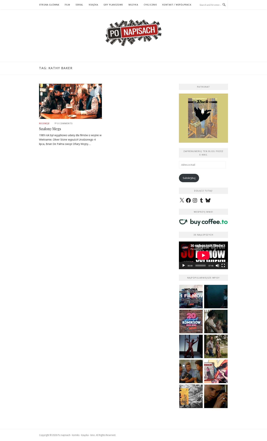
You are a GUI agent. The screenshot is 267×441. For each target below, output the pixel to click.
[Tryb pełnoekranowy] (223, 265)
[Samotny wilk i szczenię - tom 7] (191, 396)
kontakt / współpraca (176, 4)
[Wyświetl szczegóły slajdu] (203, 118)
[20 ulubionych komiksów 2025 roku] (191, 321)
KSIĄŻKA (93, 4)
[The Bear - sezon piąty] (216, 296)
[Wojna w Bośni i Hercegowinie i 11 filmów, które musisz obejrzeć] (191, 296)
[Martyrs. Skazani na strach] (191, 346)
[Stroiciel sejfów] (216, 396)
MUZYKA (133, 4)
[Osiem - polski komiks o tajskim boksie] (216, 371)
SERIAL (79, 4)
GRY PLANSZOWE (113, 4)
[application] (203, 255)
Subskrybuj (189, 178)
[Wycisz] (217, 265)
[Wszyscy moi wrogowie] (216, 346)
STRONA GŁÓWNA (49, 4)
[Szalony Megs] (70, 101)
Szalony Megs (50, 128)
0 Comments (65, 123)
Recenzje (44, 123)
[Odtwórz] (183, 265)
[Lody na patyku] (191, 371)
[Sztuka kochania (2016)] (216, 321)
